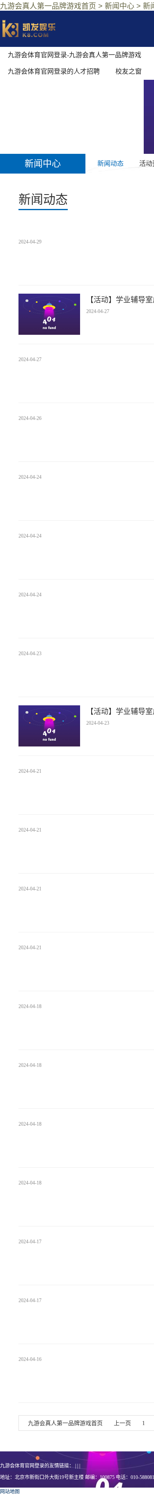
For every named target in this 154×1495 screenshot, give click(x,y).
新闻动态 (110, 163)
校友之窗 (128, 71)
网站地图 (10, 1492)
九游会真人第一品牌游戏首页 (65, 1423)
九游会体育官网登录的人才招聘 (54, 71)
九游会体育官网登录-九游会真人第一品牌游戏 (74, 54)
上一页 (122, 1423)
